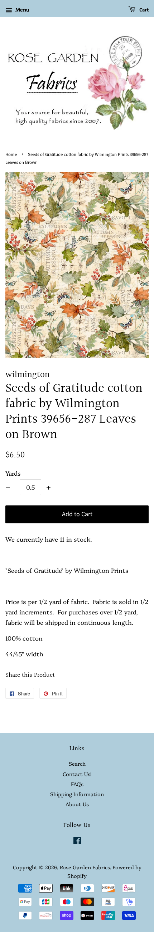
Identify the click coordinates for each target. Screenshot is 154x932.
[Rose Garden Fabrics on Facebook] (77, 841)
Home (11, 154)
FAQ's (77, 784)
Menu (21, 9)
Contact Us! (77, 774)
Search (77, 763)
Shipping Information (77, 794)
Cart (143, 10)
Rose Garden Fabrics (85, 867)
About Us (77, 804)
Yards (13, 473)
